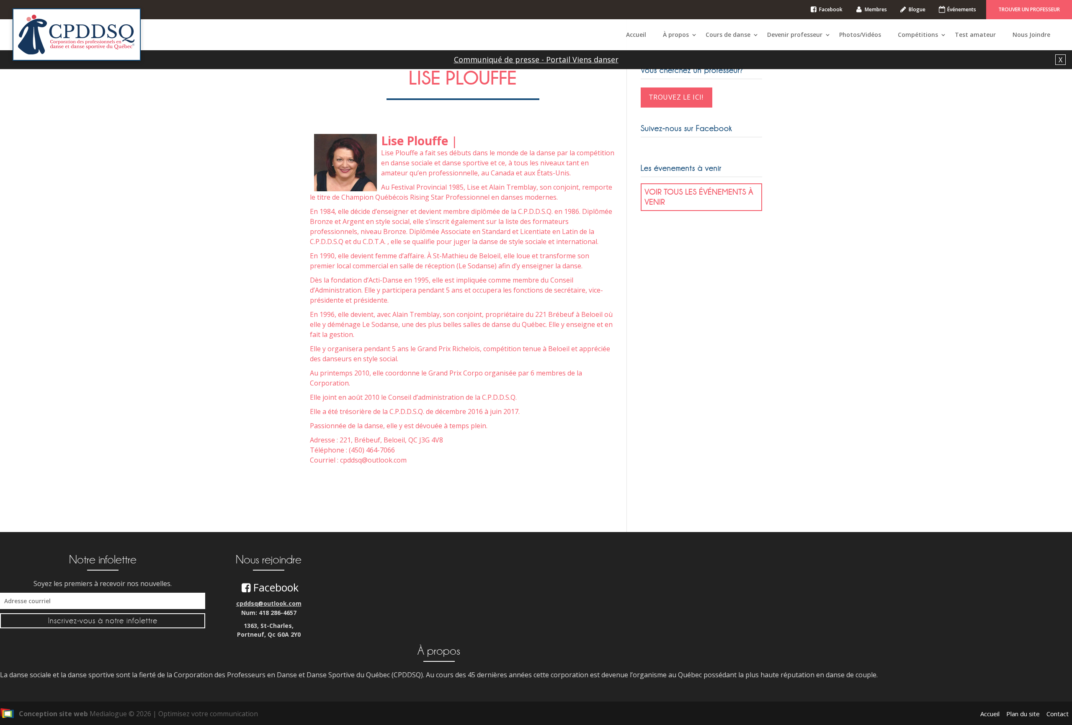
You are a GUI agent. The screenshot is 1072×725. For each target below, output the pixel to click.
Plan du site (1023, 714)
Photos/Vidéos (860, 35)
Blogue (917, 9)
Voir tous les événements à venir (698, 196)
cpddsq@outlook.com (269, 603)
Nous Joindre (1031, 35)
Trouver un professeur (1029, 9)
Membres (876, 9)
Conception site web (53, 713)
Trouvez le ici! (676, 97)
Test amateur (975, 35)
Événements (961, 9)
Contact (1057, 714)
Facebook (831, 9)
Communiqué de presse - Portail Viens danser (536, 59)
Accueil (636, 35)
